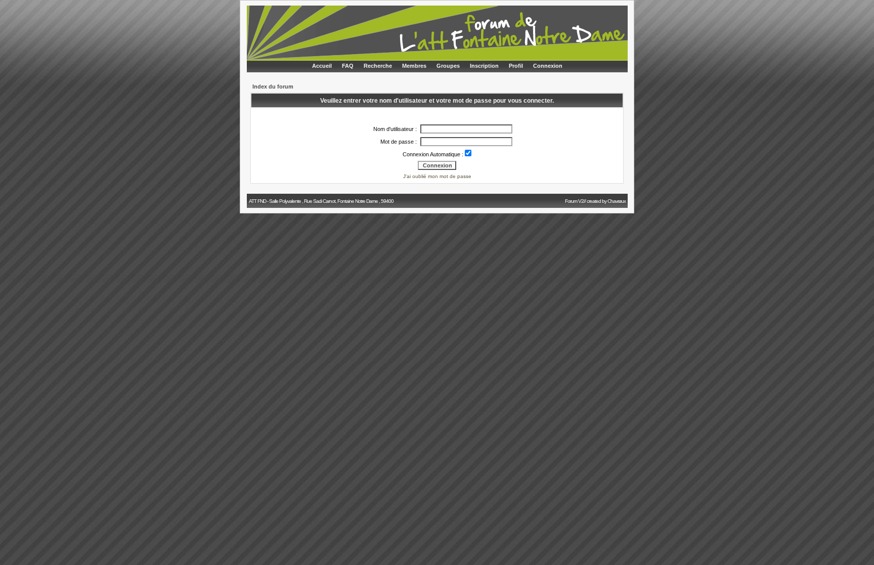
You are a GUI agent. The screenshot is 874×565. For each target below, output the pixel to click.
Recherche (378, 66)
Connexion (547, 66)
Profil (516, 66)
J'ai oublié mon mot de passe (437, 176)
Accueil (322, 66)
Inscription (484, 66)
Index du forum (272, 86)
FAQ (348, 66)
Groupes (448, 66)
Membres (414, 66)
